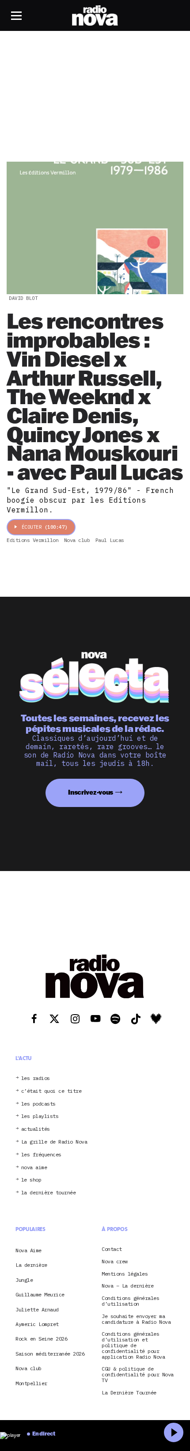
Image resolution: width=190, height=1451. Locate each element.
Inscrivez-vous (90, 792)
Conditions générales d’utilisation (130, 1301)
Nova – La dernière (127, 1286)
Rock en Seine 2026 (41, 1338)
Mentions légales (125, 1274)
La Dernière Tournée (129, 1393)
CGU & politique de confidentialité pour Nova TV (138, 1374)
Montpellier (31, 1383)
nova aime (34, 1168)
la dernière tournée (48, 1193)
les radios (35, 1078)
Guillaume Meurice (40, 1294)
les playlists (40, 1116)
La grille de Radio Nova (54, 1142)
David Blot (23, 298)
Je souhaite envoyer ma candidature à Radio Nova (136, 1319)
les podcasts (38, 1104)
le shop (31, 1180)
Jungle (24, 1280)
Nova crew (115, 1262)
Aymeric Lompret (37, 1324)
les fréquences (41, 1155)
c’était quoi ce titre (51, 1091)
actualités (35, 1129)
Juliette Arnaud (37, 1309)
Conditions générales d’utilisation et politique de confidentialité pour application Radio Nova (133, 1345)
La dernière (31, 1265)
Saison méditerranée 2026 (49, 1353)
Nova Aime (28, 1250)
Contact (112, 1249)
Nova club (28, 1368)
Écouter (45, 527)
